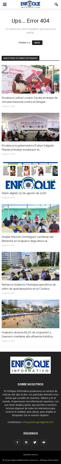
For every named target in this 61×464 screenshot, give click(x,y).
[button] (56, 4)
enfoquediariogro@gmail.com (38, 422)
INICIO (37, 43)
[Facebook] (17, 442)
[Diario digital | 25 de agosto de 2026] (30, 175)
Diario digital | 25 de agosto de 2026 (24, 193)
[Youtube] (44, 442)
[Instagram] (26, 442)
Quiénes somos (30, 454)
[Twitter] (35, 442)
